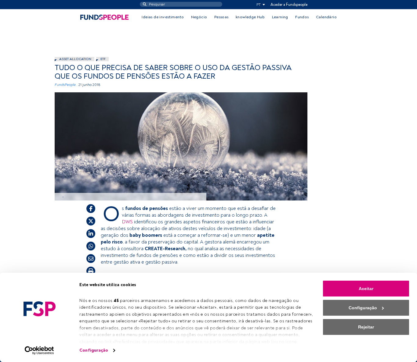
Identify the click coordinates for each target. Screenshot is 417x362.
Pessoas (221, 17)
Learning (280, 17)
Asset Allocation (75, 59)
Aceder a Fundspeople (288, 4)
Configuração (93, 350)
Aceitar (366, 288)
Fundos (302, 17)
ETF (103, 59)
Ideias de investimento (163, 17)
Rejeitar (366, 327)
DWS (128, 222)
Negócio (199, 17)
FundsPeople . (66, 85)
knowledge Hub (250, 17)
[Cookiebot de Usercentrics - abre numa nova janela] (39, 350)
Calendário (326, 17)
